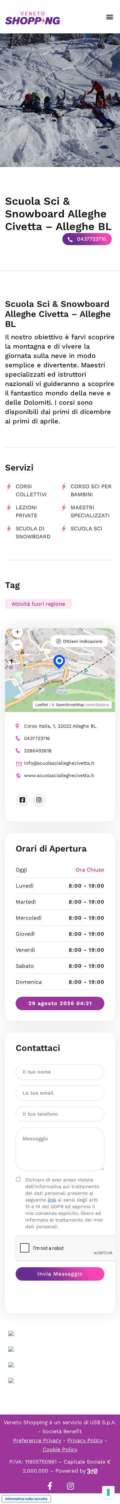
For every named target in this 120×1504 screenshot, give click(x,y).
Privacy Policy (85, 1440)
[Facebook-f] (50, 1486)
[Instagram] (70, 1486)
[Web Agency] (92, 1471)
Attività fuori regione (38, 604)
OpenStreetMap (70, 705)
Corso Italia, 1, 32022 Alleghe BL (60, 726)
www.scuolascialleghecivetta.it (59, 775)
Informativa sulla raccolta (26, 1499)
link (52, 1199)
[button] (109, 16)
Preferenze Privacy (37, 1440)
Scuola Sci (86, 528)
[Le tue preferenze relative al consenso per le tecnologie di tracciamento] (108, 1492)
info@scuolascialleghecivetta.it (59, 763)
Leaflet (41, 705)
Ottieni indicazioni (82, 641)
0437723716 (90, 239)
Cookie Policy (60, 1449)
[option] (60, 100)
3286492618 (38, 750)
